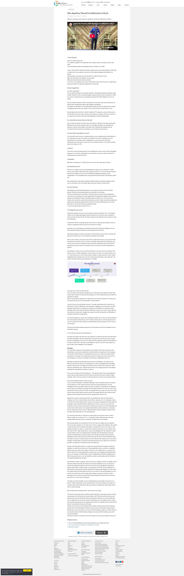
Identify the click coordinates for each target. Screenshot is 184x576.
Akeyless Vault (84, 564)
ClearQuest (70, 545)
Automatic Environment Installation (102, 548)
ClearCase (56, 542)
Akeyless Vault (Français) (86, 567)
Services (105, 5)
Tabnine (55, 565)
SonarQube (83, 551)
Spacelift (83, 570)
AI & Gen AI (56, 560)
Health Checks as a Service (100, 551)
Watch (70, 523)
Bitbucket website (73, 527)
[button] (93, 525)
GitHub (55, 545)
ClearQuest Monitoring (72, 549)
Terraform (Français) (85, 568)
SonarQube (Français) (85, 553)
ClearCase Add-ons (99, 540)
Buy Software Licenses (120, 545)
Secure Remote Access (99, 561)
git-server (94, 536)
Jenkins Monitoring (85, 545)
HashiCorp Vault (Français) (86, 565)
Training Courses (57, 549)
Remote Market (98, 558)
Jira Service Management (73, 555)
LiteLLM (55, 562)
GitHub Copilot (57, 569)
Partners (117, 552)
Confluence (70, 551)
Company (126, 5)
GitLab (76, 536)
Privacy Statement (119, 564)
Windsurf (56, 568)
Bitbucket (71, 536)
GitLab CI (83, 544)
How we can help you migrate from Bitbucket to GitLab (84, 525)
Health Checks (98, 542)
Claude (55, 563)
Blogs (119, 5)
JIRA (69, 544)
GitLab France (57, 557)
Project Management (72, 540)
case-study (89, 536)
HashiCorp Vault (84, 559)
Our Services (118, 547)
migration (98, 536)
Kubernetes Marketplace (59, 553)
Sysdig (82, 563)
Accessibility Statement (120, 557)
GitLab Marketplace (58, 552)
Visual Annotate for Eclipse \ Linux (102, 547)
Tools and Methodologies (100, 559)
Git (73, 536)
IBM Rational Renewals (120, 556)
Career (117, 555)
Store (98, 5)
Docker (82, 561)
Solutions (90, 5)
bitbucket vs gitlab (82, 536)
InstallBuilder (84, 547)
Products (83, 5)
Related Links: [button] (72, 520)
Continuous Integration (85, 540)
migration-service (103, 536)
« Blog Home (71, 9)
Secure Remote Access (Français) (102, 562)
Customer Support (119, 549)
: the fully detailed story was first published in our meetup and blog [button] (89, 523)
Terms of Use (118, 565)
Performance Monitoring (100, 549)
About (117, 544)
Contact (117, 548)
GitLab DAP (56, 566)
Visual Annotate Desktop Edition (101, 545)
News (117, 542)
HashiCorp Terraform (85, 560)
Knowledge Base (119, 551)
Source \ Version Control (59, 540)
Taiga (69, 542)
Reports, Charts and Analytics (101, 544)
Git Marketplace (57, 551)
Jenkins (83, 542)
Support (112, 5)
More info (11, 573)
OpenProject (70, 548)
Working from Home (99, 556)
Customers (118, 553)
